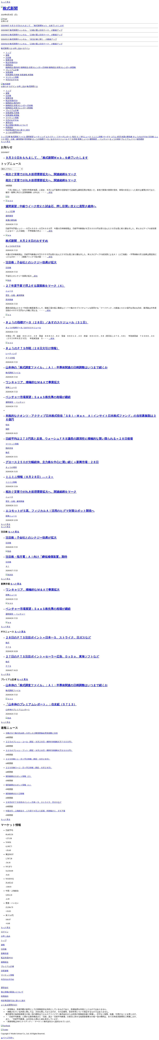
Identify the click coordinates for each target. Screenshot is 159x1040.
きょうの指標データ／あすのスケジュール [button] (50, 139)
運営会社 (9, 123)
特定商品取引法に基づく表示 (18, 130)
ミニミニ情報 (11, 482)
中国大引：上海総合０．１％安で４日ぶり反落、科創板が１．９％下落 (35, 811)
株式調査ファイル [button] (18, 137)
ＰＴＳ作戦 (10, 358)
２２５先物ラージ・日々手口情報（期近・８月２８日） (29, 768)
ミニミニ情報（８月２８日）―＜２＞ (30, 476)
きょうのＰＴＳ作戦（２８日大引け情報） (32, 348)
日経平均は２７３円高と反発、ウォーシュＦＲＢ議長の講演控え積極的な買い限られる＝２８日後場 (69, 438)
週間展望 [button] (30, 137)
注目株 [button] (151, 137)
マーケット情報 (12, 118)
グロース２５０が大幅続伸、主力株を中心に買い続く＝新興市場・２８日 (52, 462)
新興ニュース (11, 388)
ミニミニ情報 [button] (97, 137)
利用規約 (9, 127)
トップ (8, 91)
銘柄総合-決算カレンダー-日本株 (34, 67)
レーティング (11, 354)
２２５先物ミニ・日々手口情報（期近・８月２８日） (28, 759)
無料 (7, 429)
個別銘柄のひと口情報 (15, 794)
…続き (50, 192)
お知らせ (4, 86)
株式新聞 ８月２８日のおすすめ (27, 240)
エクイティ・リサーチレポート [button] (59, 137)
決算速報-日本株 (12, 75)
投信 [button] (74, 137)
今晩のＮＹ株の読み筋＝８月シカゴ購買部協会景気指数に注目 (32, 733)
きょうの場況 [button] (115, 139)
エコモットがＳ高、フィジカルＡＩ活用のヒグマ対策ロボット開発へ (50, 510)
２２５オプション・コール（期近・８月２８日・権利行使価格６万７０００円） (39, 742)
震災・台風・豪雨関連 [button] (14, 139)
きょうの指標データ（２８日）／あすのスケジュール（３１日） (47, 322)
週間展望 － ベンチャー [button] (99, 139)
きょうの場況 (11, 467)
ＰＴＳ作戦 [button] (72, 139)
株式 (7, 453)
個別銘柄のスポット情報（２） (19, 776)
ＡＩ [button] (78, 137)
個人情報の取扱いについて (17, 125)
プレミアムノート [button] (128, 139)
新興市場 (9, 98)
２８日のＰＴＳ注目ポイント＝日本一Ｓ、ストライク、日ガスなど (48, 637)
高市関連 (9, 300)
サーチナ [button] (107, 137)
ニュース (9, 291)
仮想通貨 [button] (140, 139)
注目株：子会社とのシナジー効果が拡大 (31, 262)
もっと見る (5, 2)
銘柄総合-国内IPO (13, 67)
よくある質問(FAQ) (14, 132)
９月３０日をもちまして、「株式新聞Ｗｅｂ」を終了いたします (47, 157)
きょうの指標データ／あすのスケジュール (23, 328)
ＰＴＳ (8, 647)
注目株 (8, 96)
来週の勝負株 (11, 220)
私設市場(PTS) (11, 101)
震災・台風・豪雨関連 (15, 295)
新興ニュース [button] (83, 139)
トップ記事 (10, 212)
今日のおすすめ (12, 120)
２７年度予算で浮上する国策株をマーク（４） (35, 285)
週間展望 (9, 216)
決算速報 (4, 971)
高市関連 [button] (28, 139)
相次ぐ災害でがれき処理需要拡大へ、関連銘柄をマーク (41, 174)
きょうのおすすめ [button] (140, 137)
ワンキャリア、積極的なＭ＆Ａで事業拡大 (33, 382)
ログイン (26, 48)
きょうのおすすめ (13, 246)
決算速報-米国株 (26, 75)
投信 (7, 425)
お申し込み (17, 48)
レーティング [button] (39, 137)
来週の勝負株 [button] (126, 137)
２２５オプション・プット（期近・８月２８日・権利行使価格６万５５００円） (39, 750)
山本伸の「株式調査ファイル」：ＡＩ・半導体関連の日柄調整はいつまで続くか (57, 367)
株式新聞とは (6, 48)
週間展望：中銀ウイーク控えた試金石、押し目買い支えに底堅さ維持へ (51, 206)
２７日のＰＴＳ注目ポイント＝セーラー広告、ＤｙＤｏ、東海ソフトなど (52, 656)
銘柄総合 (4, 962)
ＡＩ (7, 566)
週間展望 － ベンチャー (15, 402)
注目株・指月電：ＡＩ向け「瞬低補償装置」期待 (36, 556)
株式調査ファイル (13, 373)
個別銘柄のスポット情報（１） (19, 785)
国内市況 (9, 448)
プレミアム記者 (12, 110)
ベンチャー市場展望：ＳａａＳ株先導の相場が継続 (38, 397)
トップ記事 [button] (5, 137)
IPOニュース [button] (86, 137)
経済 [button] (119, 137)
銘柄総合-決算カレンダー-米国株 (62, 67)
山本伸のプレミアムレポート (18, 710)
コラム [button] (114, 137)
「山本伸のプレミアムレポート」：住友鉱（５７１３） (41, 704)
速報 (7, 93)
